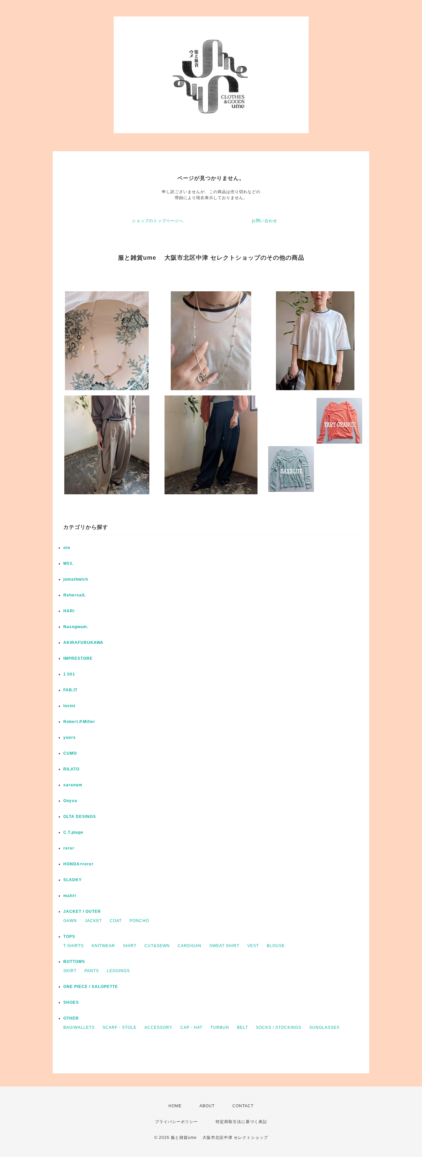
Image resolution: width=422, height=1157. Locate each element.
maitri (69, 895)
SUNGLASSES (324, 1027)
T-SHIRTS (73, 945)
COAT (116, 920)
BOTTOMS (74, 961)
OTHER (71, 1018)
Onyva (70, 800)
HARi (69, 611)
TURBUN (219, 1027)
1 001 (69, 674)
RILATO (71, 769)
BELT (242, 1027)
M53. (68, 563)
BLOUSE (276, 945)
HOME (175, 1106)
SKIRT (69, 971)
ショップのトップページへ (157, 220)
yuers (69, 737)
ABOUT (207, 1106)
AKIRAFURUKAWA (83, 642)
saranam (72, 785)
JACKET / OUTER (82, 911)
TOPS (69, 936)
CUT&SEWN (157, 945)
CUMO (70, 753)
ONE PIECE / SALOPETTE (90, 986)
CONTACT (243, 1106)
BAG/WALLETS (79, 1027)
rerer (69, 848)
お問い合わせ (264, 220)
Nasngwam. (75, 626)
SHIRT (129, 945)
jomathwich (75, 579)
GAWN (70, 920)
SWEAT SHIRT (224, 945)
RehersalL (74, 595)
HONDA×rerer (78, 864)
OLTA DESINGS (79, 816)
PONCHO (139, 920)
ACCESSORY (158, 1027)
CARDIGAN (189, 945)
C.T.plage (73, 832)
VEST (253, 945)
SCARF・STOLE (119, 1027)
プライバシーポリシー (176, 1121)
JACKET (93, 920)
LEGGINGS (118, 971)
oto (66, 547)
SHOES (71, 1002)
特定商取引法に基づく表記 (241, 1121)
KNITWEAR (103, 945)
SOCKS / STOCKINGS (278, 1027)
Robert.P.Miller (79, 721)
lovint (69, 706)
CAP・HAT (191, 1027)
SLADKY (72, 880)
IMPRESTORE (78, 658)
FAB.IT (70, 690)
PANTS (91, 971)
